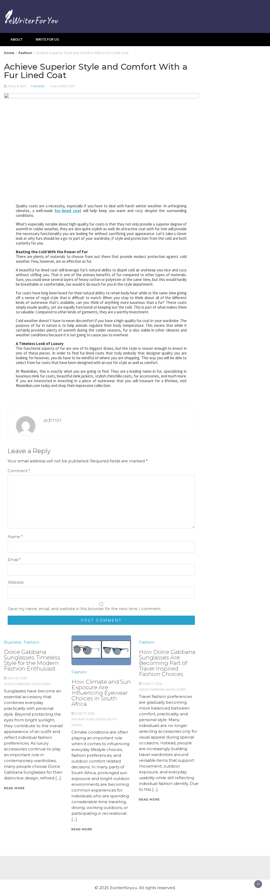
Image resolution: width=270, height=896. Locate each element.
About (17, 39)
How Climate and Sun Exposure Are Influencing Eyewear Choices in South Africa (101, 692)
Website (16, 582)
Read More (14, 788)
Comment (19, 470)
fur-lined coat (63, 86)
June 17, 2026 (84, 713)
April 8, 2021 (16, 86)
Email (14, 559)
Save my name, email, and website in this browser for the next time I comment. (84, 608)
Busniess (12, 642)
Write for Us (47, 39)
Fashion (37, 86)
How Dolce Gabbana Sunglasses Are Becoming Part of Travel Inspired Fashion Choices (167, 663)
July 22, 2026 (17, 678)
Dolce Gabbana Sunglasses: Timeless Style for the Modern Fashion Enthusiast (32, 660)
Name (15, 536)
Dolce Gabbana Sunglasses (27, 684)
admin (52, 420)
